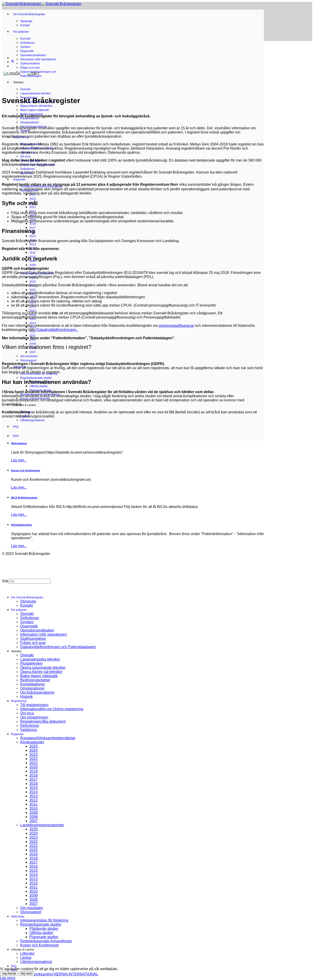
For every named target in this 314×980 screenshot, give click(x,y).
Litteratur (27, 953)
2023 (33, 755)
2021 (33, 763)
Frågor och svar (30, 67)
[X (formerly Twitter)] (12, 62)
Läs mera (7, 978)
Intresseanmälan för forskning (44, 920)
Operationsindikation (33, 55)
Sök (5, 581)
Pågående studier (43, 929)
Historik (26, 697)
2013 (32, 244)
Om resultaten (29, 356)
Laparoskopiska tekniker (35, 93)
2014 (32, 323)
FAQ (15, 426)
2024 (32, 198)
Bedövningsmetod (35, 680)
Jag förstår (9, 973)
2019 (33, 771)
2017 (32, 310)
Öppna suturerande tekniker (43, 668)
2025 (33, 746)
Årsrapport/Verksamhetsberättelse (47, 738)
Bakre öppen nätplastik (34, 110)
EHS (16, 436)
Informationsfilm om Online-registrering (51, 709)
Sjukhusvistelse (30, 63)
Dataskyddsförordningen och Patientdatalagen (58, 647)
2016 (33, 784)
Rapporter (19, 179)
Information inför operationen (38, 59)
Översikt (25, 38)
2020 (33, 767)
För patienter (21, 31)
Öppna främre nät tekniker (36, 105)
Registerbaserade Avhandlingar (46, 941)
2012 (33, 800)
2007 (32, 352)
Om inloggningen (34, 717)
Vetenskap (17, 916)
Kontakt (25, 25)
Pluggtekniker (31, 663)
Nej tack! (27, 973)
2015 (32, 236)
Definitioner (27, 42)
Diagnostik (27, 51)
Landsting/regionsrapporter (42, 825)
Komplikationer (29, 118)
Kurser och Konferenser (39, 945)
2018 (32, 223)
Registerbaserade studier (36, 378)
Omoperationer (29, 122)
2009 (33, 813)
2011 (32, 252)
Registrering (18, 701)
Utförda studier (38, 386)
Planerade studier (43, 937)
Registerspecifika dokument (43, 721)
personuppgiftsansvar (176, 326)
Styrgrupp (26, 21)
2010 (33, 808)
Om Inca (25, 156)
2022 (32, 207)
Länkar (25, 958)
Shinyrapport (28, 360)
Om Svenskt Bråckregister (29, 14)
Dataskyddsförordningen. (57, 330)
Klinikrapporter (32, 742)
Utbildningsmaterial (32, 420)
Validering (28, 730)
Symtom (25, 47)
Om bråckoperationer (37, 692)
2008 (32, 265)
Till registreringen (34, 705)
